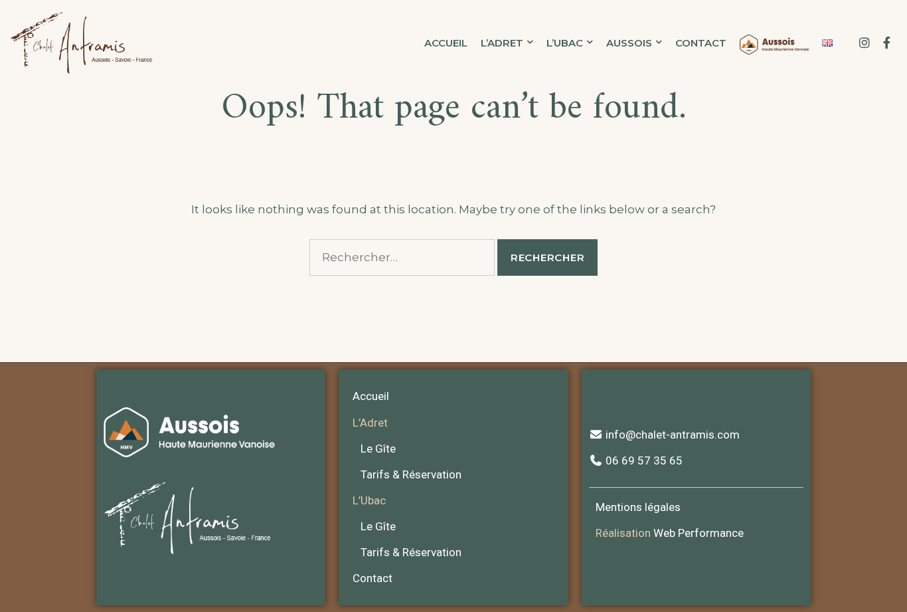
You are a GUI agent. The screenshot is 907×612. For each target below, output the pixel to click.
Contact (700, 43)
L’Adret (502, 43)
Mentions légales (638, 507)
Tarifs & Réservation (411, 474)
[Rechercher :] (402, 257)
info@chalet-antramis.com (671, 434)
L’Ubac (564, 43)
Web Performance (698, 533)
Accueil (445, 43)
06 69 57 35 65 (643, 460)
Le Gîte (378, 448)
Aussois (629, 43)
